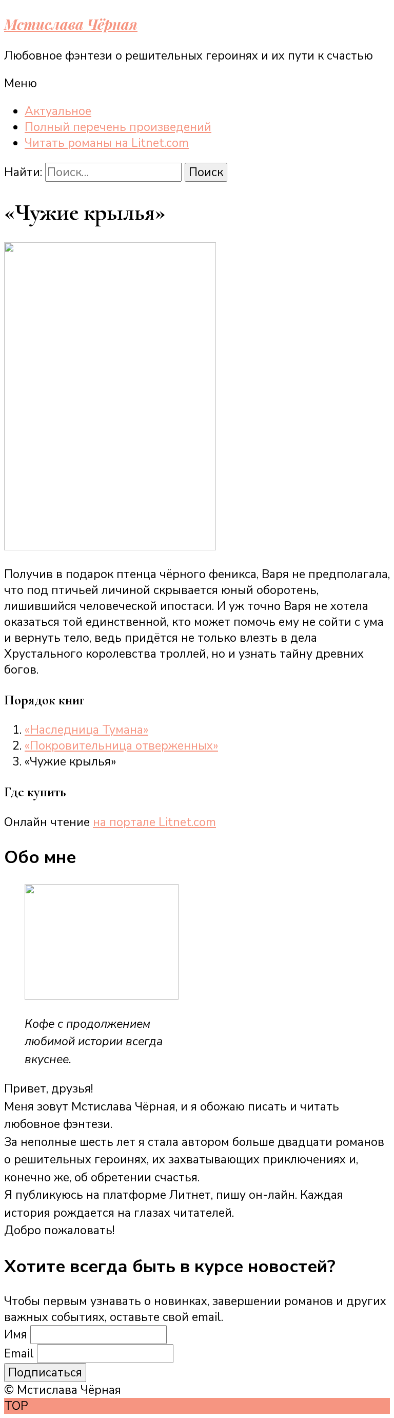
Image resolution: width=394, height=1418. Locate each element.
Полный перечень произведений (118, 127)
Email (19, 1354)
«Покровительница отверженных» (121, 746)
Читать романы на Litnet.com (107, 143)
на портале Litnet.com (154, 822)
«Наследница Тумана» (86, 730)
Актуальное (58, 111)
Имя (15, 1335)
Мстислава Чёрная (70, 23)
